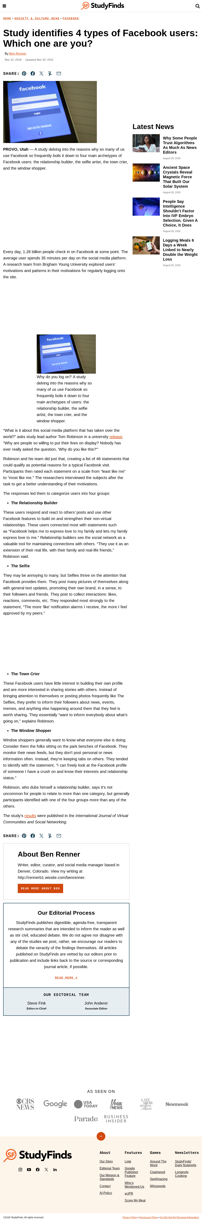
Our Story (106, 1161)
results (30, 815)
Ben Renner (17, 53)
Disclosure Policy (148, 1217)
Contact (105, 1186)
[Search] (197, 6)
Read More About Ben (40, 888)
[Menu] (4, 6)
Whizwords (158, 1186)
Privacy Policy (130, 1217)
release (115, 437)
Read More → (66, 977)
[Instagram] (20, 1169)
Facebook (71, 18)
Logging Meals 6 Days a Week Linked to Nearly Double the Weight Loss (180, 249)
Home (7, 18)
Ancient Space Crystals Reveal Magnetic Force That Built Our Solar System (177, 176)
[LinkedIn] (55, 1169)
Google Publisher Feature (131, 1172)
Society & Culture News (37, 18)
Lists (128, 1161)
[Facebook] (37, 1169)
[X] (46, 1169)
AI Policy (106, 1193)
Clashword (157, 1172)
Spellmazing (158, 1179)
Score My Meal (135, 1200)
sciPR (129, 1193)
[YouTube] (29, 1169)
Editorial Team (110, 1168)
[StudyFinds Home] (102, 6)
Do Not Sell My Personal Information (179, 1217)
